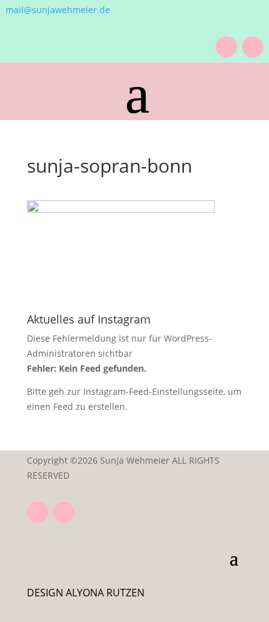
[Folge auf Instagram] (252, 47)
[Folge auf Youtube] (226, 47)
